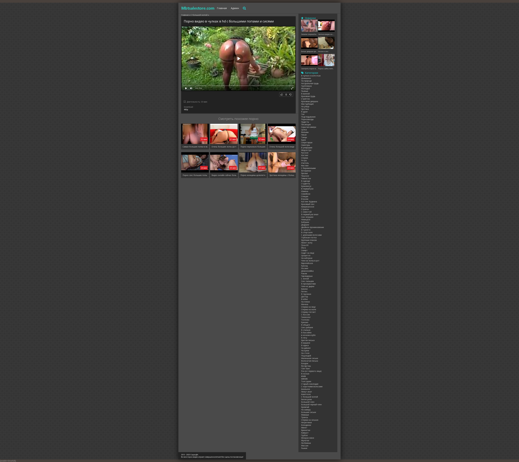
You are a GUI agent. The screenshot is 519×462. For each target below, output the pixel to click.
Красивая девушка (309, 101)
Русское (304, 152)
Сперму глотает (308, 312)
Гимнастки (306, 178)
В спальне (305, 330)
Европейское (307, 263)
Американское (307, 206)
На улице (305, 106)
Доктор (304, 296)
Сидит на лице (307, 253)
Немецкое (305, 219)
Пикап (304, 134)
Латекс (304, 291)
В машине (305, 343)
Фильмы (305, 132)
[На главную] (198, 8)
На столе (305, 353)
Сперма (304, 158)
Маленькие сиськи (309, 358)
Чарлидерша (306, 276)
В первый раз (307, 188)
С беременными (308, 168)
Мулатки (305, 440)
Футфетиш (306, 366)
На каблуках (306, 258)
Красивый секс (308, 204)
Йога (303, 247)
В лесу (304, 337)
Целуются (305, 255)
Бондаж (304, 363)
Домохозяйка (307, 271)
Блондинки (306, 425)
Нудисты (305, 122)
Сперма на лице (308, 307)
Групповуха (306, 86)
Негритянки (306, 422)
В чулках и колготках (311, 75)
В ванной (305, 93)
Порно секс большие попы (195, 175)
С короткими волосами (311, 386)
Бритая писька (308, 340)
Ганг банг (305, 368)
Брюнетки (305, 430)
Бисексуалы (306, 399)
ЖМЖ (303, 376)
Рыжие (304, 448)
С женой (305, 278)
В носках (305, 373)
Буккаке (304, 322)
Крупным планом (309, 240)
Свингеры (305, 145)
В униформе (306, 147)
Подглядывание (308, 116)
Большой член (307, 402)
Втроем (304, 199)
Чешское (305, 176)
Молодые (305, 88)
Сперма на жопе (308, 309)
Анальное (305, 389)
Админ (235, 8)
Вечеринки (306, 170)
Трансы (304, 417)
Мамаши (305, 414)
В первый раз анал (309, 214)
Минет (304, 427)
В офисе (305, 345)
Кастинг (304, 155)
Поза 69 (304, 245)
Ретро (304, 160)
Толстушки (306, 381)
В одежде (305, 181)
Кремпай (305, 407)
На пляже (305, 301)
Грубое (304, 435)
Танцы (304, 137)
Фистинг (305, 165)
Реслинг (304, 268)
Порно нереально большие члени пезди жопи (252, 146)
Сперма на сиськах (309, 420)
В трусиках (306, 294)
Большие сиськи (308, 412)
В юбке (304, 299)
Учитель (305, 163)
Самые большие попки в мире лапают (195, 146)
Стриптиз (305, 98)
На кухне (305, 350)
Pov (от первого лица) (311, 371)
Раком (304, 273)
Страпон (305, 209)
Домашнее (306, 78)
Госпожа (305, 319)
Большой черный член (311, 404)
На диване (306, 348)
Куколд (304, 265)
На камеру (306, 409)
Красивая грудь (308, 96)
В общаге (305, 325)
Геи (302, 114)
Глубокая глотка (309, 237)
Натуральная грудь (310, 83)
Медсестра (306, 150)
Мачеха (304, 304)
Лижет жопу (306, 242)
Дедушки (305, 224)
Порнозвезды (307, 119)
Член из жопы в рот (310, 260)
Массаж (304, 445)
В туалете (305, 229)
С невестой (306, 212)
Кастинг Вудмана (309, 201)
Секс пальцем (307, 281)
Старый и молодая (309, 384)
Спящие (304, 196)
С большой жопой (309, 396)
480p (186, 109)
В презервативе (308, 283)
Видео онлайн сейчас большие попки (224, 175)
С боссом (305, 314)
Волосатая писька (309, 361)
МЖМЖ (304, 378)
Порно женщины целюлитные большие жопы (252, 175)
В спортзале (307, 232)
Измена (304, 191)
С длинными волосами (311, 235)
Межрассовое (307, 438)
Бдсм (303, 140)
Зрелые (304, 173)
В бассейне (306, 332)
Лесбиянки (306, 443)
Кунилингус (306, 186)
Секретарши (306, 142)
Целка (304, 129)
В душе (304, 111)
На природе (306, 81)
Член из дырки (307, 286)
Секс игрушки (307, 217)
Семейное (305, 194)
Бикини (304, 289)
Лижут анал (306, 391)
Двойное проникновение (312, 227)
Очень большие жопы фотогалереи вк (224, 146)
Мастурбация (307, 104)
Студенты (305, 183)
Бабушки (305, 222)
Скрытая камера (308, 127)
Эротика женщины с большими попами (281, 175)
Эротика (305, 109)
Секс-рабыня (307, 327)
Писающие (306, 124)
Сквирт (304, 250)
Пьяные (304, 91)
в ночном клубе (308, 335)
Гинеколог (306, 317)
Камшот (305, 432)
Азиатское (306, 394)
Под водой (306, 355)
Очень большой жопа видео (281, 146)
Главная (222, 8)
